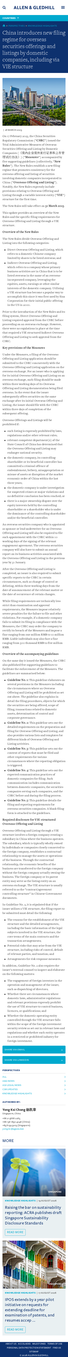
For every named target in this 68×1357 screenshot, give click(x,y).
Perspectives (16, 26)
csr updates (10, 1089)
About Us (11, 1344)
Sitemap (34, 1351)
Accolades (24, 1344)
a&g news (8, 1081)
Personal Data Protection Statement (29, 1348)
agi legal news (11, 1085)
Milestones (39, 1344)
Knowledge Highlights (42, 26)
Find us (57, 1348)
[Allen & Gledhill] (34, 7)
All (4, 1077)
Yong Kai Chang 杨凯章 (19, 1109)
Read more (15, 1232)
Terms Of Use (54, 1344)
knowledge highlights (17, 1093)
